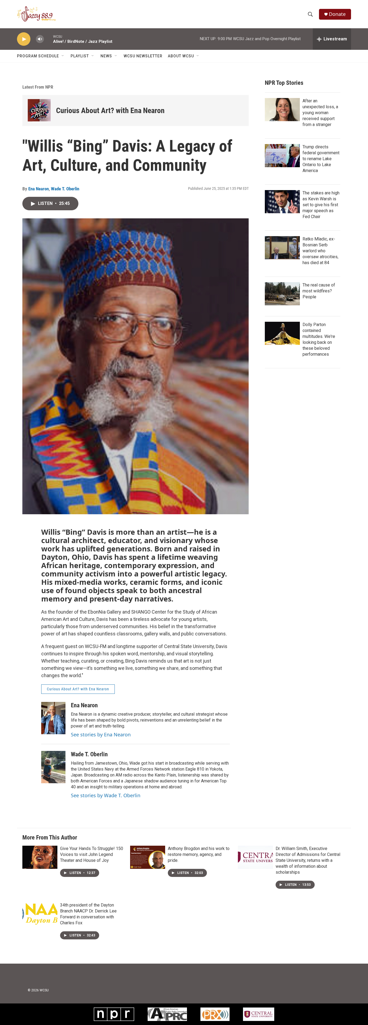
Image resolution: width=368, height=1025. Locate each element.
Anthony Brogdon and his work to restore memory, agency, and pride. (199, 854)
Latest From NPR (37, 87)
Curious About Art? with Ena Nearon (110, 110)
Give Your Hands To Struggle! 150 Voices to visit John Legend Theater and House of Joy (91, 854)
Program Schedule (38, 56)
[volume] (39, 39)
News (106, 56)
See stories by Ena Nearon (101, 734)
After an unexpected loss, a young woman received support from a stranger (320, 112)
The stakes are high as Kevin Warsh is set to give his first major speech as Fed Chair (321, 204)
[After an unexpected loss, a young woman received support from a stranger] (282, 109)
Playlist (80, 56)
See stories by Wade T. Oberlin (105, 795)
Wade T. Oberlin (65, 188)
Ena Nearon (38, 188)
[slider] (48, 39)
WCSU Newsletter (143, 56)
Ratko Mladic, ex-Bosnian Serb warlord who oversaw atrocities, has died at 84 (320, 250)
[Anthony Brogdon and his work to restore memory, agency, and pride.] (147, 857)
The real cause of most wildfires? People (319, 290)
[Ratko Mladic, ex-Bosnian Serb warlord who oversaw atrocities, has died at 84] (282, 247)
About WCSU (181, 56)
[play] (23, 39)
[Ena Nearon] (53, 718)
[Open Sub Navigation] (63, 56)
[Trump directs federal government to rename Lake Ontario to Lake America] (282, 155)
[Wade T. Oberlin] (53, 767)
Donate (337, 14)
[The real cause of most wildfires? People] (282, 293)
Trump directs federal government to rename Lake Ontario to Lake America (321, 158)
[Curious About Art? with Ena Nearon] (39, 110)
